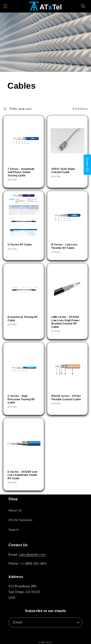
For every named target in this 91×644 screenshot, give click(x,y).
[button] (5, 6)
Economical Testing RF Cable (23, 319)
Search (13, 529)
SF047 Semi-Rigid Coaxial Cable (63, 171)
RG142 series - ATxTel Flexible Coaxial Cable (66, 398)
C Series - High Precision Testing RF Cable (21, 399)
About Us (15, 510)
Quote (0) (87, 165)
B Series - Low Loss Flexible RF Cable (64, 246)
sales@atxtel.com (32, 554)
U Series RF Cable (20, 244)
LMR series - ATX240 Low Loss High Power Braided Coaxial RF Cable (65, 322)
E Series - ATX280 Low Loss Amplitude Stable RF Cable (22, 475)
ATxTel (49, 642)
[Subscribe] (77, 622)
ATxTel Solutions (20, 520)
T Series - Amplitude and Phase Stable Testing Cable (21, 172)
